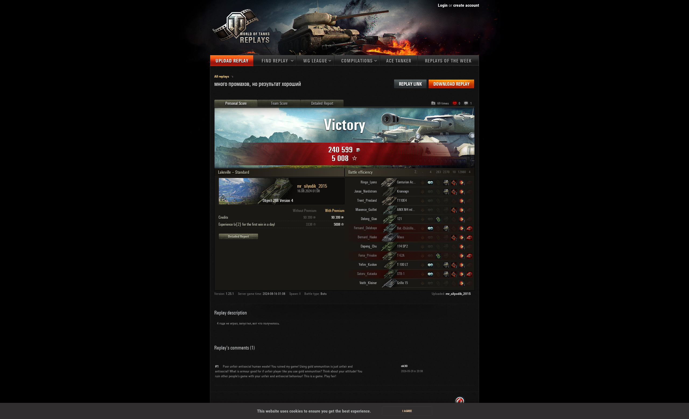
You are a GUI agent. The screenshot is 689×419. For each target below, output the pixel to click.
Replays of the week (448, 61)
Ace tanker (398, 61)
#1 (217, 366)
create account (466, 5)
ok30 (404, 366)
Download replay (451, 84)
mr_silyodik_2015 (458, 294)
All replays (222, 76)
